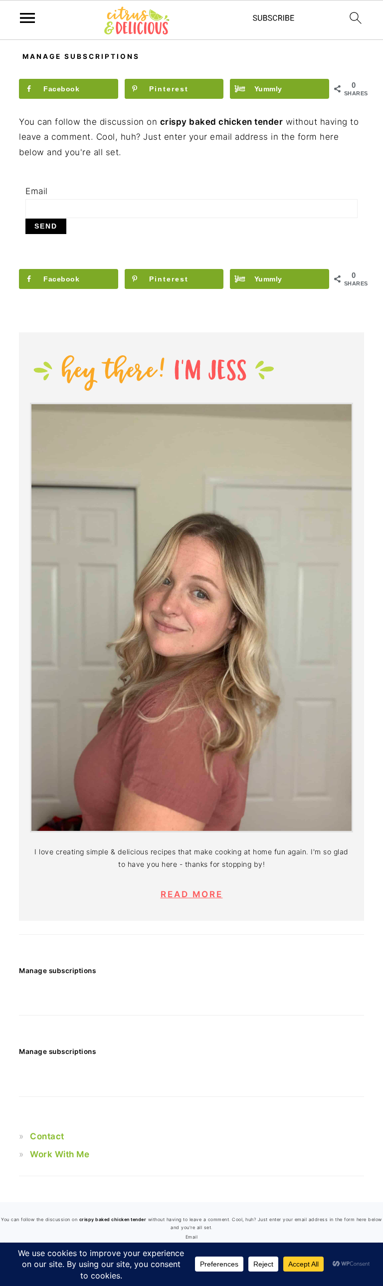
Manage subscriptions (57, 971)
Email (36, 191)
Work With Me (59, 1154)
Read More (192, 894)
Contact (47, 1136)
